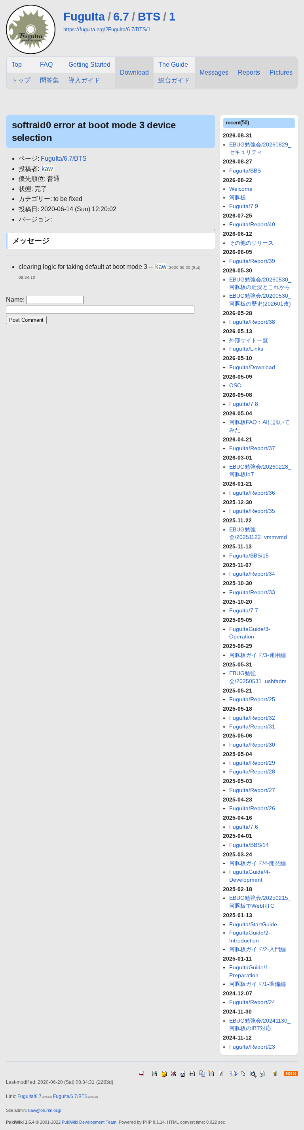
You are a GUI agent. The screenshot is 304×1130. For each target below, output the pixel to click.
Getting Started (89, 64)
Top (16, 64)
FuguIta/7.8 (243, 404)
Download (134, 72)
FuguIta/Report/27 (252, 790)
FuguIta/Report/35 (252, 511)
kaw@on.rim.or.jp (44, 1110)
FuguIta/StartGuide (253, 924)
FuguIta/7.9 (243, 206)
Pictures (281, 72)
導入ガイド (84, 80)
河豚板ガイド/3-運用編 (257, 655)
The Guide (173, 64)
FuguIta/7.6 (243, 827)
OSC (235, 385)
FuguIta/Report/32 (252, 718)
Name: (16, 299)
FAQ (46, 64)
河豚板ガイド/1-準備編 (257, 984)
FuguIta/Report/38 (252, 322)
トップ (20, 80)
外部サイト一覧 (248, 340)
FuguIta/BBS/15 (249, 555)
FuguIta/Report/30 (252, 744)
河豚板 (237, 197)
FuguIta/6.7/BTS (64, 158)
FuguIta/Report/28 (252, 771)
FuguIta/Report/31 (252, 726)
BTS (149, 16)
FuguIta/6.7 (29, 1096)
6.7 (121, 16)
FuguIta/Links (246, 348)
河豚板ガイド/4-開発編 (257, 863)
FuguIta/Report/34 (252, 574)
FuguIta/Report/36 (252, 493)
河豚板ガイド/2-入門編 (257, 949)
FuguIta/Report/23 (252, 1047)
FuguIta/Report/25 (252, 699)
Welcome (241, 189)
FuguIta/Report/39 (252, 261)
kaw (47, 168)
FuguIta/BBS (245, 170)
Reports (249, 72)
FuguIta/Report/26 (252, 808)
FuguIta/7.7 (243, 610)
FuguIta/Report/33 (252, 592)
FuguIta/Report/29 (252, 763)
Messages (214, 72)
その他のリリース (251, 243)
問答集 (49, 80)
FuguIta (83, 16)
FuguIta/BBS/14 (249, 845)
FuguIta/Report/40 (252, 224)
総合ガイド (174, 80)
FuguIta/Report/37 (252, 448)
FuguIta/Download (252, 367)
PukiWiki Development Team (89, 1122)
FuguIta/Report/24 (252, 1002)
